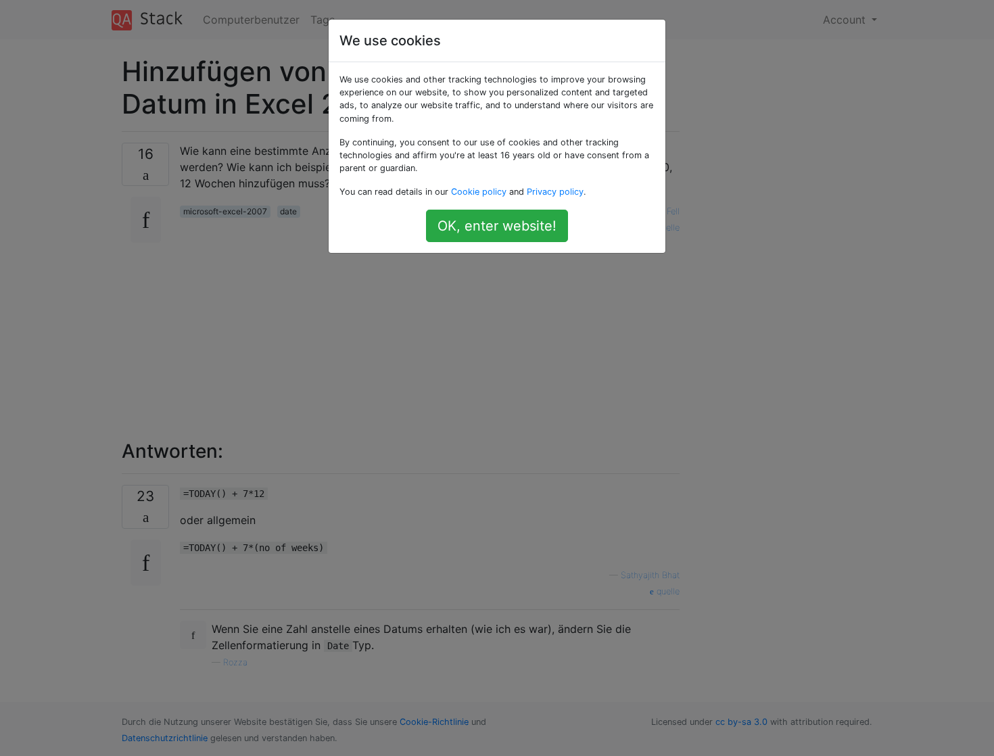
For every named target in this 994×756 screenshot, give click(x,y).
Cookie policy (478, 192)
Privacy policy (555, 192)
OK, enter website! (497, 226)
